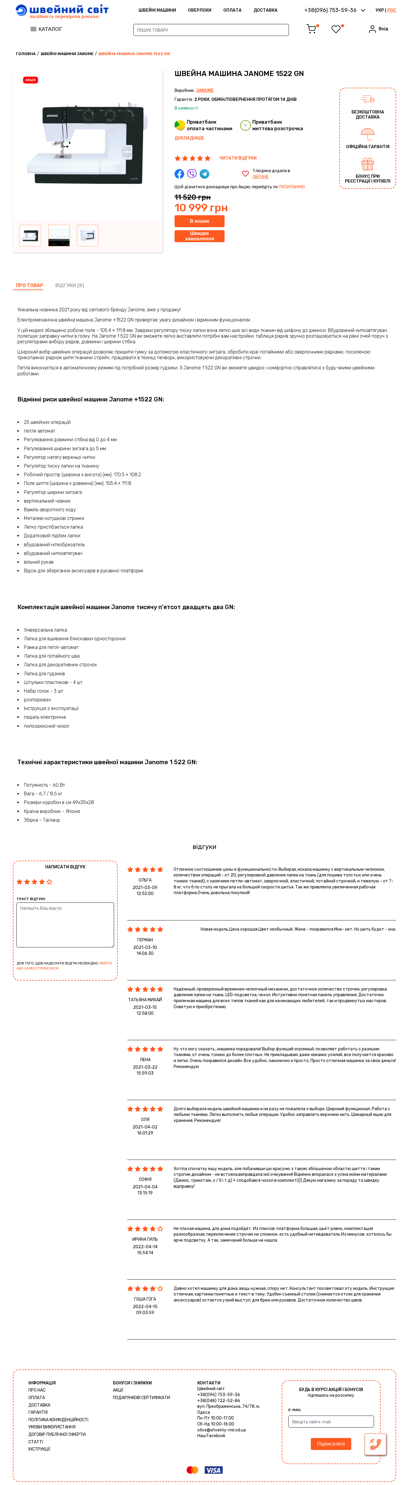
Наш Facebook (211, 1435)
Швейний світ (211, 1388)
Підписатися (331, 1443)
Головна (26, 53)
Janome (205, 90)
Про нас (37, 1390)
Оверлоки (199, 10)
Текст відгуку (30, 899)
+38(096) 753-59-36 (218, 1394)
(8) (80, 285)
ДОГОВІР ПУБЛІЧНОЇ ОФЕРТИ (57, 1434)
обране (261, 176)
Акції (118, 1390)
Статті (35, 1442)
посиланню (292, 186)
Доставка (266, 10)
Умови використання (51, 1427)
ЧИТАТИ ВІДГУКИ (238, 158)
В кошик (199, 221)
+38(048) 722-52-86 (218, 1400)
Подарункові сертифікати (141, 1397)
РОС (391, 10)
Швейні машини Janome (67, 53)
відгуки (65, 285)
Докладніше (189, 138)
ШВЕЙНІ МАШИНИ (157, 10)
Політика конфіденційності (58, 1419)
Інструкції (39, 1449)
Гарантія (38, 1412)
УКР (380, 10)
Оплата (232, 10)
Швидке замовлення (199, 236)
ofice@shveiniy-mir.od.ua (221, 1430)
